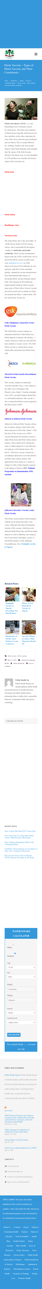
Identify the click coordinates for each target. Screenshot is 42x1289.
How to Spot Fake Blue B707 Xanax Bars (20, 831)
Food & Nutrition (22, 1236)
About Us (7, 1227)
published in (16, 263)
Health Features (19, 1241)
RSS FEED (8, 1111)
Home (6, 81)
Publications (20, 1264)
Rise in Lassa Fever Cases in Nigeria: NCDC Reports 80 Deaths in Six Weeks (19, 856)
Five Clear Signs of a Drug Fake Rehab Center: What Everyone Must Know (19, 836)
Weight (9, 995)
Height (9, 984)
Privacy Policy (19, 1255)
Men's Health (21, 1245)
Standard (10, 956)
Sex (8, 972)
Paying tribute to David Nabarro (16, 1140)
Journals (10, 1245)
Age (8, 963)
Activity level (12, 1018)
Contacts (17, 1227)
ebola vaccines (22, 656)
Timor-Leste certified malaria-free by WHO (21, 1148)
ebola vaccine (12, 656)
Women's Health (24, 1278)
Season (9, 1008)
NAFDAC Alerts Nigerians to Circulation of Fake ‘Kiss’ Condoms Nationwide (21, 850)
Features (24, 1231)
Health (21, 81)
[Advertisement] (21, 23)
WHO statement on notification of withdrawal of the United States (17, 1131)
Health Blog (14, 81)
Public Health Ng (19, 663)
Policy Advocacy (23, 1250)
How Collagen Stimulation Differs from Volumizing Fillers (19, 843)
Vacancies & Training (21, 1273)
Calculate (14, 1035)
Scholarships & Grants (21, 1269)
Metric (9, 947)
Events (26, 1227)
